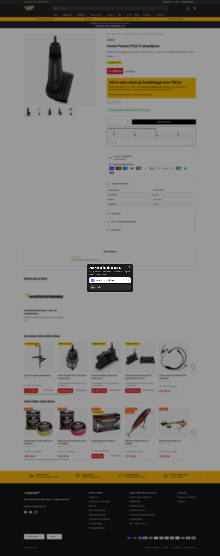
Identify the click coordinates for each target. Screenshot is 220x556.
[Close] (130, 267)
